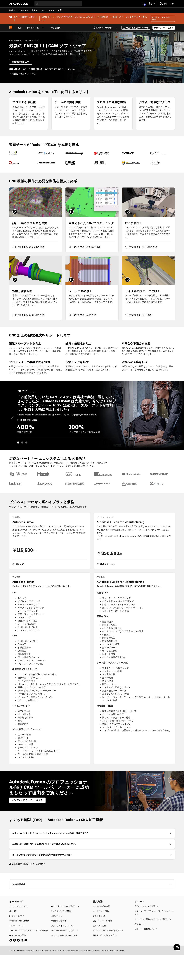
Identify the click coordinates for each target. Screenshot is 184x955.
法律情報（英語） (64, 950)
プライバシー (14, 950)
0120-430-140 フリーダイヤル (62, 69)
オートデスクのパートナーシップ (47, 465)
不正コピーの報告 (41, 950)
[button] (103, 27)
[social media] (18, 940)
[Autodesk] (18, 4)
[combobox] (58, 3)
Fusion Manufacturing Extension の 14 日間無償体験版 (131, 536)
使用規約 (53, 950)
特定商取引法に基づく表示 (82, 950)
